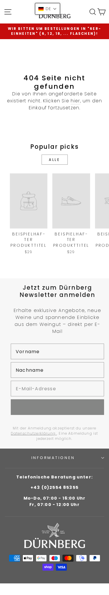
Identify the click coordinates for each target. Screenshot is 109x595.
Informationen (53, 457)
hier (75, 101)
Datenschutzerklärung (34, 433)
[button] (47, 8)
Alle (54, 159)
